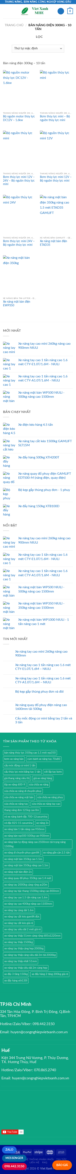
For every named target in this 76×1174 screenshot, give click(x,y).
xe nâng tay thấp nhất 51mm (20, 961)
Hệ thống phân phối (39, 1159)
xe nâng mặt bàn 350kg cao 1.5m (23, 859)
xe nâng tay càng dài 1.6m (19, 910)
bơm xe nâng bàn (14, 759)
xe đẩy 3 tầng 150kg (16, 974)
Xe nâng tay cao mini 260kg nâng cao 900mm (41, 653)
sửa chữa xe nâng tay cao (46, 804)
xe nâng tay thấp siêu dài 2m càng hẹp (25, 968)
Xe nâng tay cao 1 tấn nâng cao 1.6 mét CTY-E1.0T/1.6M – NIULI (43, 666)
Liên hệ (34, 1162)
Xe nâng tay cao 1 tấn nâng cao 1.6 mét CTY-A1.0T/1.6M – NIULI (43, 680)
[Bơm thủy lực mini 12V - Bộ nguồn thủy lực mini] (56, 150)
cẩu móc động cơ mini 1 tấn (19, 765)
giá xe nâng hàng (42, 778)
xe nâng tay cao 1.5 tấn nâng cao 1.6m (26, 897)
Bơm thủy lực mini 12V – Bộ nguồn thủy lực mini (56, 179)
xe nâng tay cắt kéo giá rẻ (18, 923)
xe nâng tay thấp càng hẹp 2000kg (24, 948)
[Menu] (5, 11)
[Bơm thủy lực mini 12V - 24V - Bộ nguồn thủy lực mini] (19, 150)
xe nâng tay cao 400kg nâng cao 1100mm (28, 904)
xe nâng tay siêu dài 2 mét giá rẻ (22, 929)
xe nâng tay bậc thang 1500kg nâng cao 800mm (31, 891)
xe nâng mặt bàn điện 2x (18, 872)
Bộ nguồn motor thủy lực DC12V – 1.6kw (19, 118)
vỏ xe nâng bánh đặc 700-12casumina (25, 817)
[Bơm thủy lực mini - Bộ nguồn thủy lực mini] (56, 90)
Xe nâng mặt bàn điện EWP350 (16, 303)
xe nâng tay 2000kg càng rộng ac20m (25, 885)
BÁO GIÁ (62, 1165)
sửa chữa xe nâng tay (16, 804)
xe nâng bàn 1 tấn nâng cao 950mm (24, 829)
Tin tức (61, 1159)
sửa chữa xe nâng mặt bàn (18, 797)
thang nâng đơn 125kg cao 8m (21, 810)
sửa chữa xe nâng (38, 784)
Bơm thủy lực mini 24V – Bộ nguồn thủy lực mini (19, 243)
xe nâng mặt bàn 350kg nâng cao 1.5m (26, 865)
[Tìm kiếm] (61, 11)
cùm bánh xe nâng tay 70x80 (43, 759)
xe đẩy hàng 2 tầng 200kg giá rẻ (50, 974)
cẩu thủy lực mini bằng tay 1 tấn (22, 772)
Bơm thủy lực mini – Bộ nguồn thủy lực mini (55, 118)
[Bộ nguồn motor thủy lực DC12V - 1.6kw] (19, 90)
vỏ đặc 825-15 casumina (18, 823)
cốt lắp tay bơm (53, 772)
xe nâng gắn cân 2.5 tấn (56, 852)
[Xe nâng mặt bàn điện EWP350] (19, 275)
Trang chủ (14, 25)
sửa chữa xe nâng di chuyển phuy (23, 791)
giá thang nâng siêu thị (17, 778)
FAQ (44, 1162)
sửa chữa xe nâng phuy (50, 797)
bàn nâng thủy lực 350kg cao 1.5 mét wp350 (30, 753)
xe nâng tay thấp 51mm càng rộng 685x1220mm (32, 936)
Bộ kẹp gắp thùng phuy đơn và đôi (39, 691)
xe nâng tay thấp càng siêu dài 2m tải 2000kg (30, 955)
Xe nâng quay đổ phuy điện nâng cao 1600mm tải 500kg (41, 706)
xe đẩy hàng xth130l (15, 980)
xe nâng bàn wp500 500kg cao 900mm (26, 836)
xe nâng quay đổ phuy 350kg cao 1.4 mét (27, 878)
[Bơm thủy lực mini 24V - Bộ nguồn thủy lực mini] (19, 214)
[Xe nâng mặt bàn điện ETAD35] (56, 214)
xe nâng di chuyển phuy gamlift (21, 852)
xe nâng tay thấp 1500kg (18, 942)
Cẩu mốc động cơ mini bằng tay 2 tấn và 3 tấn (43, 720)
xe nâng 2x (42, 823)
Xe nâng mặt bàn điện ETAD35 (53, 243)
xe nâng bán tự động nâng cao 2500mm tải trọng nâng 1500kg (35, 844)
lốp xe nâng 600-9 (14, 784)
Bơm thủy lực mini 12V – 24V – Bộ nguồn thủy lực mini (19, 181)
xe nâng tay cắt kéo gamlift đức (22, 916)
